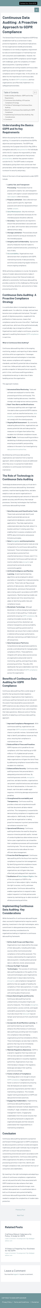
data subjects (12, 197)
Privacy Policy (7, 1302)
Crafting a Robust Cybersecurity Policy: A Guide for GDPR (18, 1235)
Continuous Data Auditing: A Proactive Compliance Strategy (17, 101)
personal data (7, 158)
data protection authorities (16, 449)
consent (15, 208)
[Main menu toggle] (36, 10)
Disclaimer (35, 1302)
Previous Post (20, 1210)
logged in (16, 1274)
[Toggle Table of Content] (34, 92)
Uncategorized (21, 1238)
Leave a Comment (10, 1238)
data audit (26, 1014)
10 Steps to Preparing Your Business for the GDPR (20, 1249)
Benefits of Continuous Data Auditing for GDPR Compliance (20, 111)
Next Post (20, 1215)
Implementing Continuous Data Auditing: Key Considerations (19, 116)
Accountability (13, 253)
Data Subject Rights (26, 876)
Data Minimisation (14, 212)
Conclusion (8, 119)
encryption (26, 562)
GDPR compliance (22, 79)
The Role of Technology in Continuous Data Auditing (18, 106)
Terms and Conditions (21, 1302)
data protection (22, 149)
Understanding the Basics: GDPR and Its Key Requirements (19, 97)
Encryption (15, 541)
